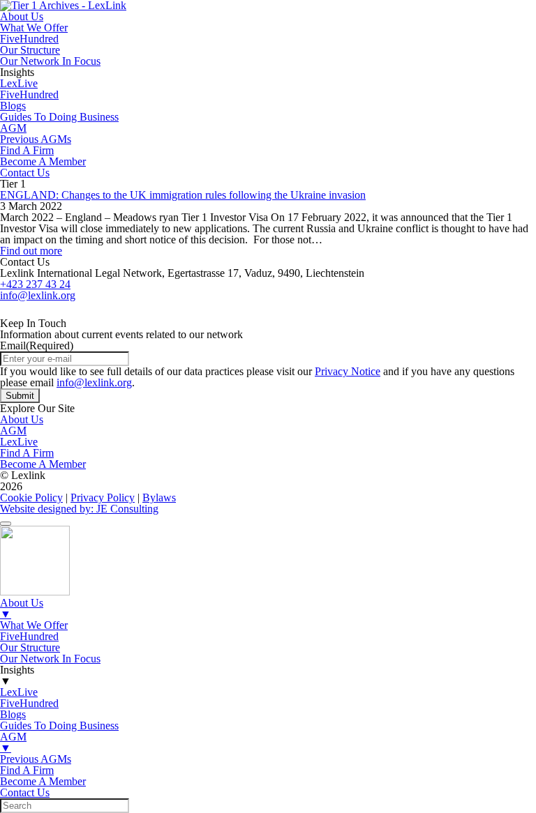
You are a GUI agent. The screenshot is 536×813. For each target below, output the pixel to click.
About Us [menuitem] (21, 608)
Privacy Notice (347, 371)
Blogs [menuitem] (13, 714)
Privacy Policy (102, 497)
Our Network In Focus (50, 61)
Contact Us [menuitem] (25, 792)
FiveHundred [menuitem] (29, 636)
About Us (21, 16)
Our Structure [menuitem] (30, 647)
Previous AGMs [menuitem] (35, 759)
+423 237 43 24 (35, 284)
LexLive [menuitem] (19, 692)
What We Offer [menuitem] (34, 625)
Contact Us (25, 172)
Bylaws (159, 497)
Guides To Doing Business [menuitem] (59, 725)
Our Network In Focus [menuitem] (50, 658)
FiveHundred (29, 39)
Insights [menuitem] (17, 675)
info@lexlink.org (37, 295)
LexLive (19, 83)
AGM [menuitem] (13, 742)
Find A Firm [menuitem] (27, 770)
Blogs (13, 106)
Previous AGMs (35, 139)
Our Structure (30, 50)
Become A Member (43, 161)
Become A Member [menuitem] (43, 781)
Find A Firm (27, 150)
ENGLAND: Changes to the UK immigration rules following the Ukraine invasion (183, 195)
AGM (13, 128)
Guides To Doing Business (59, 117)
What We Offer (34, 27)
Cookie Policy (31, 497)
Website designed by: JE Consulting (79, 509)
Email (36, 345)
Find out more (31, 251)
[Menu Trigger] (5, 524)
